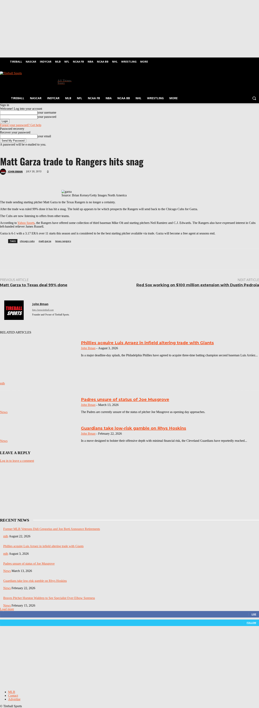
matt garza (45, 241)
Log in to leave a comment (17, 460)
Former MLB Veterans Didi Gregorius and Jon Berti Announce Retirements (51, 529)
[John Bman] (3, 172)
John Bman (15, 171)
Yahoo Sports (26, 223)
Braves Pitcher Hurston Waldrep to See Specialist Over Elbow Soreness (49, 598)
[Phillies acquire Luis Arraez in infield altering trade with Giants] (39, 362)
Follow (251, 622)
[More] (94, 178)
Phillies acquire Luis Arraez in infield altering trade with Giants (147, 342)
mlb (2, 383)
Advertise (14, 699)
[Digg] (79, 178)
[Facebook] (245, 60)
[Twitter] (251, 60)
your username (46, 112)
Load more (7, 609)
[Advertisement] (151, 81)
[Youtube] (256, 60)
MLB (11, 692)
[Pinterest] (35, 178)
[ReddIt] (64, 178)
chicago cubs (27, 241)
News (3, 412)
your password (46, 116)
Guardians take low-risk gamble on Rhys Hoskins (133, 428)
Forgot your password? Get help (20, 125)
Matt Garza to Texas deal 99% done (33, 285)
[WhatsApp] (50, 178)
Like (254, 614)
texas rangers (63, 241)
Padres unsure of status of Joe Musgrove (125, 399)
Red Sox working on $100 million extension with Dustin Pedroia (197, 285)
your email (44, 136)
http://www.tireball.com (43, 310)
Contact (13, 695)
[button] (254, 98)
